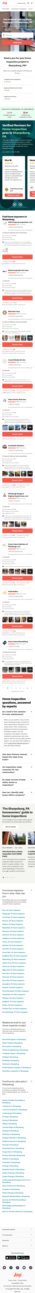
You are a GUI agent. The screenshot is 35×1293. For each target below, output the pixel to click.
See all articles (10, 827)
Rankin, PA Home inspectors (12, 1005)
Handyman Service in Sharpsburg (14, 1141)
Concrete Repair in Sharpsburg (13, 1127)
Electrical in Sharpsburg (10, 1064)
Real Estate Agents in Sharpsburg (14, 1039)
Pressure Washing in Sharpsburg (13, 1155)
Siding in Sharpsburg (9, 1124)
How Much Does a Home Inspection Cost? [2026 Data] (12, 853)
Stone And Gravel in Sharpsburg (13, 1186)
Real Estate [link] (5, 9)
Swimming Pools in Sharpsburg (13, 1148)
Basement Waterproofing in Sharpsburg (16, 1196)
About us (5, 1246)
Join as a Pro (22, 3)
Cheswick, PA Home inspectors (13, 977)
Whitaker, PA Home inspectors (13, 998)
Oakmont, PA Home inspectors (13, 935)
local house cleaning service (18, 743)
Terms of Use (12, 1280)
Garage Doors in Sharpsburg (12, 1152)
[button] (5, 250)
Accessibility (17, 1283)
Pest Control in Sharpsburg (11, 1046)
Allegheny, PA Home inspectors (13, 938)
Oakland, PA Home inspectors (12, 945)
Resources (5, 1240)
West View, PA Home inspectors (13, 980)
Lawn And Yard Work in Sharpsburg (14, 1110)
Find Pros (17, 42)
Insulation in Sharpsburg (11, 1189)
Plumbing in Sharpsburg (10, 1060)
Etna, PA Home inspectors (11, 910)
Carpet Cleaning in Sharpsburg (13, 1176)
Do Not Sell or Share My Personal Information (17, 1286)
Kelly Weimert (7, 848)
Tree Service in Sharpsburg (11, 1106)
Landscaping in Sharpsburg (11, 1113)
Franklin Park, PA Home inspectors (14, 1009)
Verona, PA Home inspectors (12, 942)
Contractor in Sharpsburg (11, 1162)
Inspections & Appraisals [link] (18, 9)
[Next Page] (31, 688)
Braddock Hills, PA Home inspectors (15, 956)
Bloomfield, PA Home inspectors (13, 928)
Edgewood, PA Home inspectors (13, 970)
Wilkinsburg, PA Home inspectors (14, 959)
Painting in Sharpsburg (10, 1166)
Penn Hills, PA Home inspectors (13, 973)
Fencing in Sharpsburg (10, 1117)
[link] (7, 190)
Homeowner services (8, 1229)
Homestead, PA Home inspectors (13, 994)
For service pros (7, 1235)
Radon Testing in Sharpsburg (12, 1043)
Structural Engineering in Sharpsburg (15, 1050)
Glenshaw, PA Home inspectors (13, 931)
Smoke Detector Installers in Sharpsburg (16, 1067)
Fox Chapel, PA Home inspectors (13, 917)
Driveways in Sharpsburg (11, 1134)
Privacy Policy (22, 1280)
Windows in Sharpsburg (10, 1159)
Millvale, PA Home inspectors (12, 924)
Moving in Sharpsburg (10, 1120)
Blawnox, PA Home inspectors (12, 921)
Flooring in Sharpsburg (10, 1145)
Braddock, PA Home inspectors (13, 1002)
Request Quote (17, 257)
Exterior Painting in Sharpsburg (13, 1173)
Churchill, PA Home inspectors (13, 949)
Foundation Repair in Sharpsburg (13, 1053)
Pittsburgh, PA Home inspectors (13, 914)
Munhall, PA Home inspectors (12, 987)
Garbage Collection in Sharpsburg (14, 1138)
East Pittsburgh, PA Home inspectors (15, 1012)
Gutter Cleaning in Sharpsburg (12, 1193)
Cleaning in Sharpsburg (10, 1131)
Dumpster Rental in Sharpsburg (13, 1169)
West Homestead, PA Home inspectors (15, 991)
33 (27, 688)
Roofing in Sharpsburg (10, 1057)
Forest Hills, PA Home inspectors (13, 952)
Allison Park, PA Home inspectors (14, 963)
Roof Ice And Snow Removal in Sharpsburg (17, 1212)
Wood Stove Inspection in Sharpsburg (15, 1071)
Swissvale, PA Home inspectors (13, 966)
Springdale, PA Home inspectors (13, 984)
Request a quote (14, 195)
